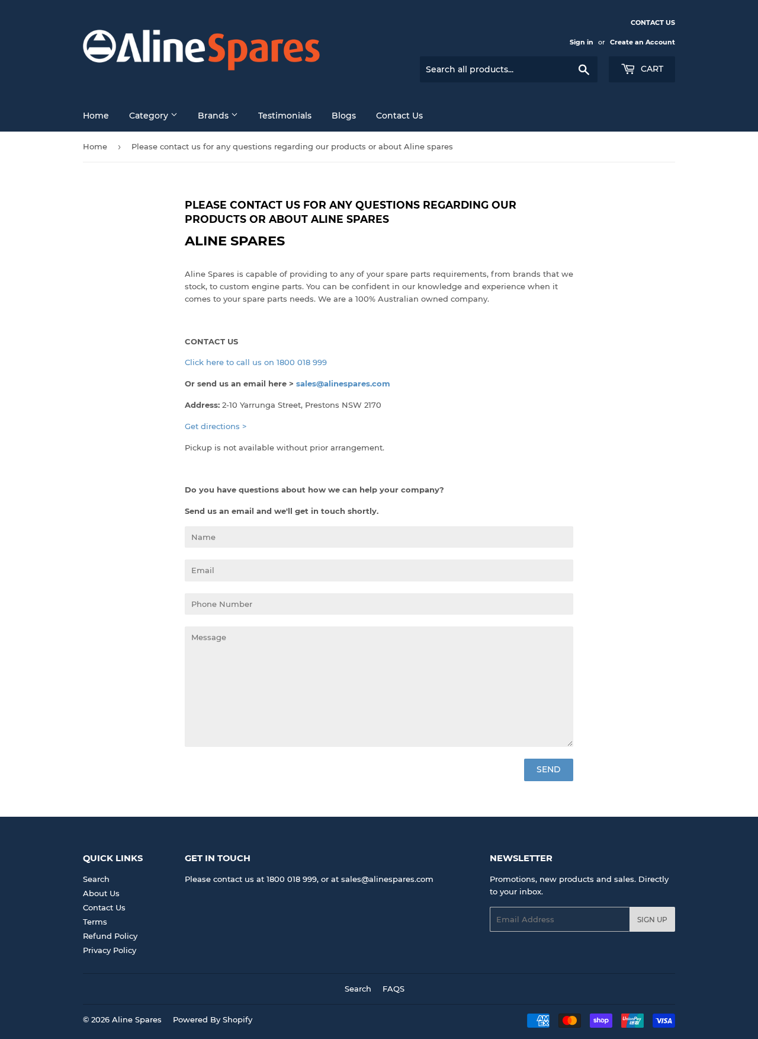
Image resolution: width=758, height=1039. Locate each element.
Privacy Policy (109, 950)
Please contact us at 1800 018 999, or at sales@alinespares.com (309, 879)
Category (150, 115)
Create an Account (642, 42)
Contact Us (104, 907)
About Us (101, 893)
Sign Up (652, 919)
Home (96, 115)
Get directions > (216, 426)
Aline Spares (137, 1019)
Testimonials (284, 115)
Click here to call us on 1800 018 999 (256, 362)
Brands (214, 115)
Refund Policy (110, 936)
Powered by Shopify (212, 1019)
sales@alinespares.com (343, 383)
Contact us (399, 115)
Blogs (344, 115)
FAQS (393, 988)
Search (96, 879)
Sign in (581, 42)
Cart (650, 68)
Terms (95, 921)
